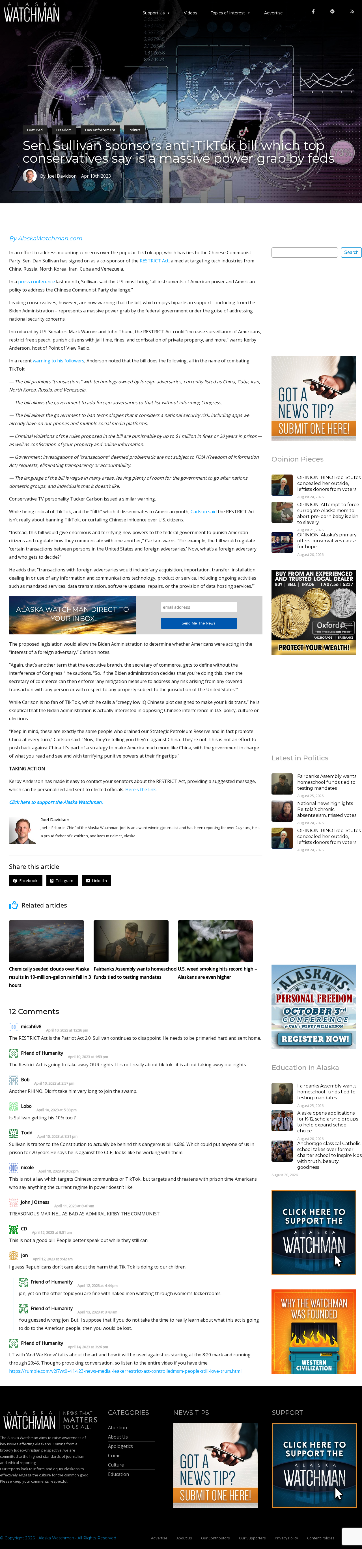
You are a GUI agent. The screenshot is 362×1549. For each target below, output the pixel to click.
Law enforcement (100, 129)
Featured (35, 129)
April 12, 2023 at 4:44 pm (97, 1285)
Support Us (154, 13)
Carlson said (204, 511)
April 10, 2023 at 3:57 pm (54, 1083)
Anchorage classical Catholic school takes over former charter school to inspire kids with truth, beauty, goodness (329, 1155)
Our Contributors (215, 1538)
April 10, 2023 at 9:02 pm (58, 1171)
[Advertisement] (314, 306)
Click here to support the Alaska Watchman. (56, 802)
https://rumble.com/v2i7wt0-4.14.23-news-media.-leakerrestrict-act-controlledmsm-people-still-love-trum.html (125, 1371)
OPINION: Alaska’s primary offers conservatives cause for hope (327, 540)
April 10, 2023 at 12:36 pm (67, 1030)
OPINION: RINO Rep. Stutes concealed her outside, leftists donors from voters (329, 483)
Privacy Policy (286, 1538)
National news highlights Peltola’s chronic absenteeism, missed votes (326, 809)
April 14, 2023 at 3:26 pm (88, 1347)
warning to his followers (58, 361)
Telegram (63, 880)
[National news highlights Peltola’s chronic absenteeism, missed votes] (282, 811)
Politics (135, 129)
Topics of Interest (228, 13)
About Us (184, 1538)
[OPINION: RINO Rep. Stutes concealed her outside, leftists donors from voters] (282, 486)
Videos (190, 13)
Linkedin (98, 880)
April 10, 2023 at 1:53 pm (88, 1057)
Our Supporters (252, 1538)
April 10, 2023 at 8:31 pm (57, 1136)
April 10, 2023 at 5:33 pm (56, 1110)
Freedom (64, 129)
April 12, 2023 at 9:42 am (53, 1259)
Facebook (27, 880)
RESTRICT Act (154, 261)
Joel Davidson (55, 819)
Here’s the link (140, 789)
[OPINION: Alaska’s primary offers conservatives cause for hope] (282, 543)
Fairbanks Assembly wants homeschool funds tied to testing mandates (326, 782)
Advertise (273, 13)
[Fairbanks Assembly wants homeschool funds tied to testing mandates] (282, 784)
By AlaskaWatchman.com (45, 238)
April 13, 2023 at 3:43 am (97, 1312)
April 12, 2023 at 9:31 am (52, 1232)
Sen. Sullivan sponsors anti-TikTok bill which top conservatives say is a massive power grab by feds (179, 152)
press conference (36, 282)
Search (351, 252)
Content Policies (321, 1538)
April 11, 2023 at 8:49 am (74, 1206)
